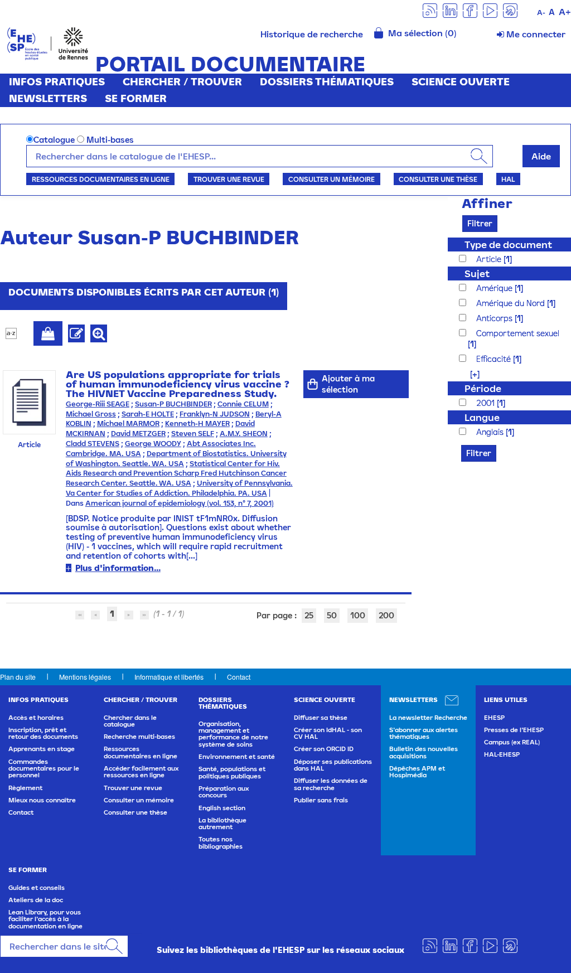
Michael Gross (91, 414)
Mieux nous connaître (42, 800)
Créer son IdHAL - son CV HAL (328, 733)
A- (541, 12)
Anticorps (495, 318)
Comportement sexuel (517, 333)
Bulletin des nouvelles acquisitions (423, 752)
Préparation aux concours (224, 791)
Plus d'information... (118, 568)
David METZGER (138, 433)
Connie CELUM (243, 404)
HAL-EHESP (502, 754)
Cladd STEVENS (92, 443)
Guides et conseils (36, 887)
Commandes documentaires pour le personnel (43, 768)
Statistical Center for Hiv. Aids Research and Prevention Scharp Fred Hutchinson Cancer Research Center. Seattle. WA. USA (176, 473)
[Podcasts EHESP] (510, 9)
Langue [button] (482, 417)
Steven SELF (192, 433)
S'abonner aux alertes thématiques (423, 733)
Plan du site (18, 676)
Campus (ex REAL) (512, 742)
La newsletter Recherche (428, 717)
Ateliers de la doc (35, 900)
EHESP (494, 717)
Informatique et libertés (169, 676)
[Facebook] (470, 9)
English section (222, 808)
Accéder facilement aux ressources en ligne (141, 771)
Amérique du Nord (511, 303)
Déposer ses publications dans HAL (333, 765)
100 (357, 615)
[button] (469, 374)
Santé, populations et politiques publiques (232, 772)
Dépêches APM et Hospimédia (417, 771)
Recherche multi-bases (139, 736)
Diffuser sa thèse (320, 717)
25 (308, 615)
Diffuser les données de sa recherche (330, 784)
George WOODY (153, 443)
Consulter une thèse (438, 179)
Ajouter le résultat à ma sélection (47, 333)
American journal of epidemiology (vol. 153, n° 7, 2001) (179, 503)
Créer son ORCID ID (324, 749)
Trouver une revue (228, 179)
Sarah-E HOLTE (148, 414)
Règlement (25, 788)
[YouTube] (490, 9)
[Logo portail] (47, 42)
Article (490, 259)
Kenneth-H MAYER (197, 423)
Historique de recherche (311, 34)
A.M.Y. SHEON (244, 433)
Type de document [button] (508, 244)
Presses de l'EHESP (514, 730)
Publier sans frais (321, 800)
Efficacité (494, 359)
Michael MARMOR (128, 423)
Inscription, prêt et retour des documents (43, 733)
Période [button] (482, 388)
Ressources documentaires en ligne (101, 179)
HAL (508, 179)
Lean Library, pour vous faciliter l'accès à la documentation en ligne (45, 919)
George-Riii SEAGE (97, 404)
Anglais (491, 432)
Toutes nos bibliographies (221, 842)
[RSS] (430, 9)
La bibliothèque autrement (222, 823)
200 (386, 615)
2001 (486, 403)
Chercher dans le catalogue (130, 721)
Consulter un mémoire (331, 179)
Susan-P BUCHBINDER (173, 404)
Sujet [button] (477, 273)
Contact (238, 676)
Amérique (495, 288)
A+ (565, 12)
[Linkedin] (450, 9)
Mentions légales (85, 676)
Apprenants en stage (41, 749)
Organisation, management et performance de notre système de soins (233, 734)
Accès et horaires (36, 717)
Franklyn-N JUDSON (215, 414)
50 (332, 615)
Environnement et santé (237, 756)
